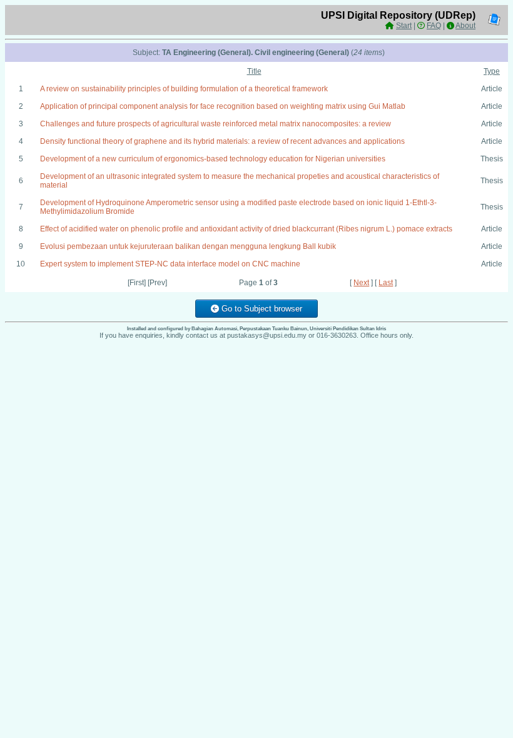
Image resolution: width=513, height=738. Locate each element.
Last (385, 282)
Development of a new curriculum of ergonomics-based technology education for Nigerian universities (212, 158)
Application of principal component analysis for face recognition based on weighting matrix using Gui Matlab (222, 106)
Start (404, 25)
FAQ (434, 25)
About (465, 25)
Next (361, 282)
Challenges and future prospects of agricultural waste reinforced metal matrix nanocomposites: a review (215, 123)
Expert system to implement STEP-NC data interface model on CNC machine (170, 264)
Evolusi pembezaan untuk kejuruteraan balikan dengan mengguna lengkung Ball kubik (188, 246)
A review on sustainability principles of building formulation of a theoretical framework (184, 88)
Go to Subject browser (260, 308)
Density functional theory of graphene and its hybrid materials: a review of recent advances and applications (222, 141)
